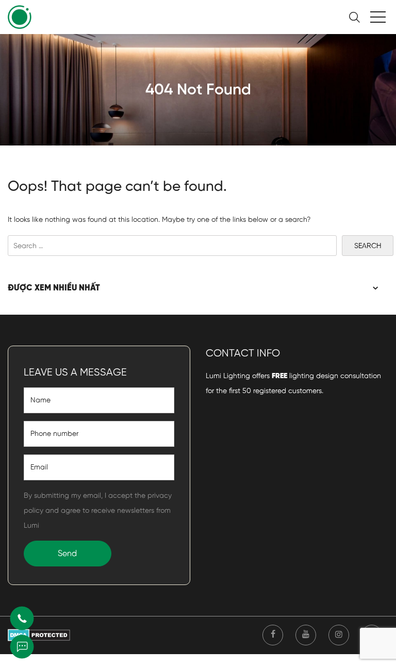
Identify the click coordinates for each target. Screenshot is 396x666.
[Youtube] (305, 635)
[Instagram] (338, 635)
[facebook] (272, 635)
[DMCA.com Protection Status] (39, 634)
